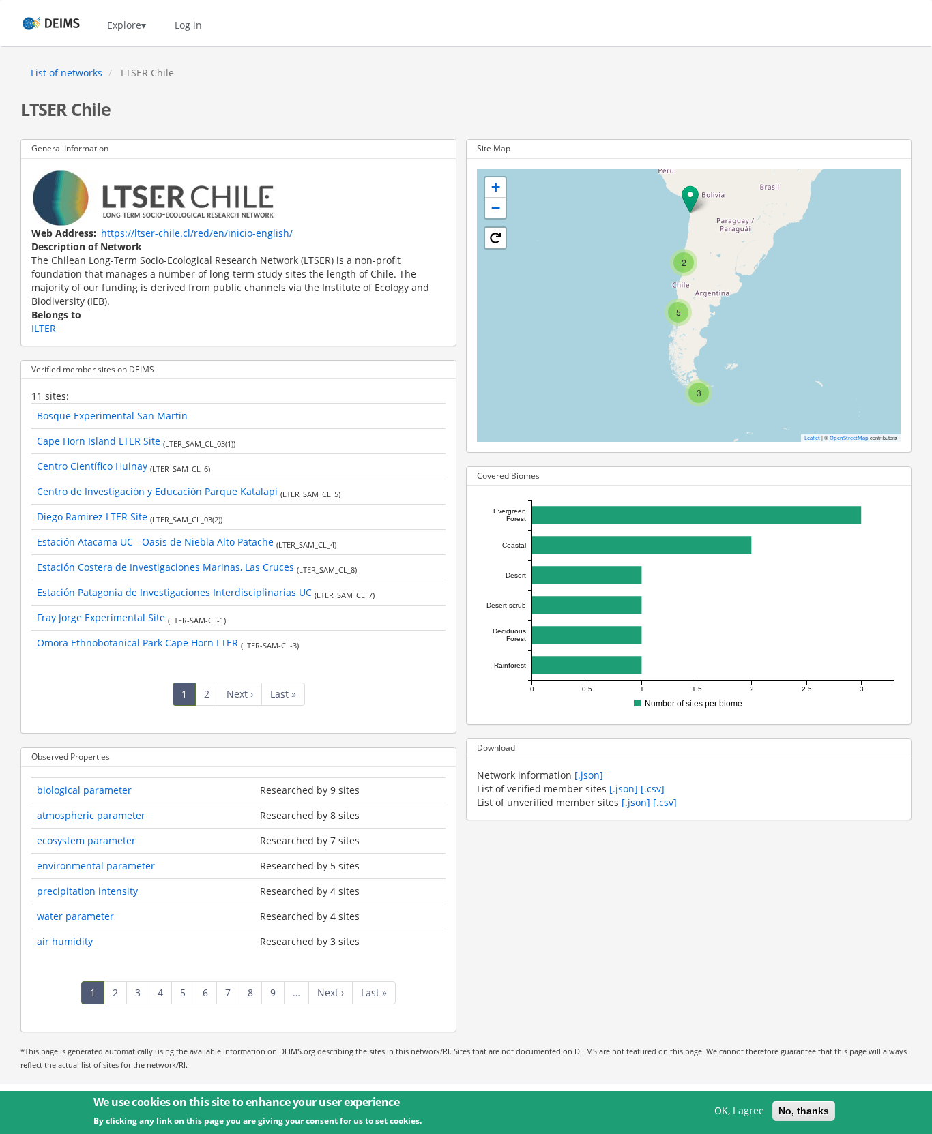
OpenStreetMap (849, 437)
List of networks (66, 72)
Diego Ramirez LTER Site (92, 516)
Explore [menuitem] (124, 24)
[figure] (689, 605)
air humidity (65, 941)
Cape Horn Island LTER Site (98, 440)
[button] (690, 199)
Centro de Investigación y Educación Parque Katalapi (157, 491)
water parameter (75, 916)
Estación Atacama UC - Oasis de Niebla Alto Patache (155, 541)
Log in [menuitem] (188, 24)
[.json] (588, 775)
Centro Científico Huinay (92, 466)
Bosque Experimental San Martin (112, 415)
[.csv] (653, 788)
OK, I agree (739, 1110)
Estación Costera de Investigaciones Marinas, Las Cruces (165, 567)
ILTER (43, 328)
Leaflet (812, 437)
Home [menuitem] (38, 24)
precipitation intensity (87, 890)
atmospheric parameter (91, 815)
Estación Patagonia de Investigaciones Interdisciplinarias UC (174, 592)
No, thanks (803, 1110)
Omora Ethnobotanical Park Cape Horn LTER (137, 642)
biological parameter (84, 790)
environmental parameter (96, 865)
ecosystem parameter (86, 840)
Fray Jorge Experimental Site (101, 617)
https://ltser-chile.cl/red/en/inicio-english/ (197, 232)
